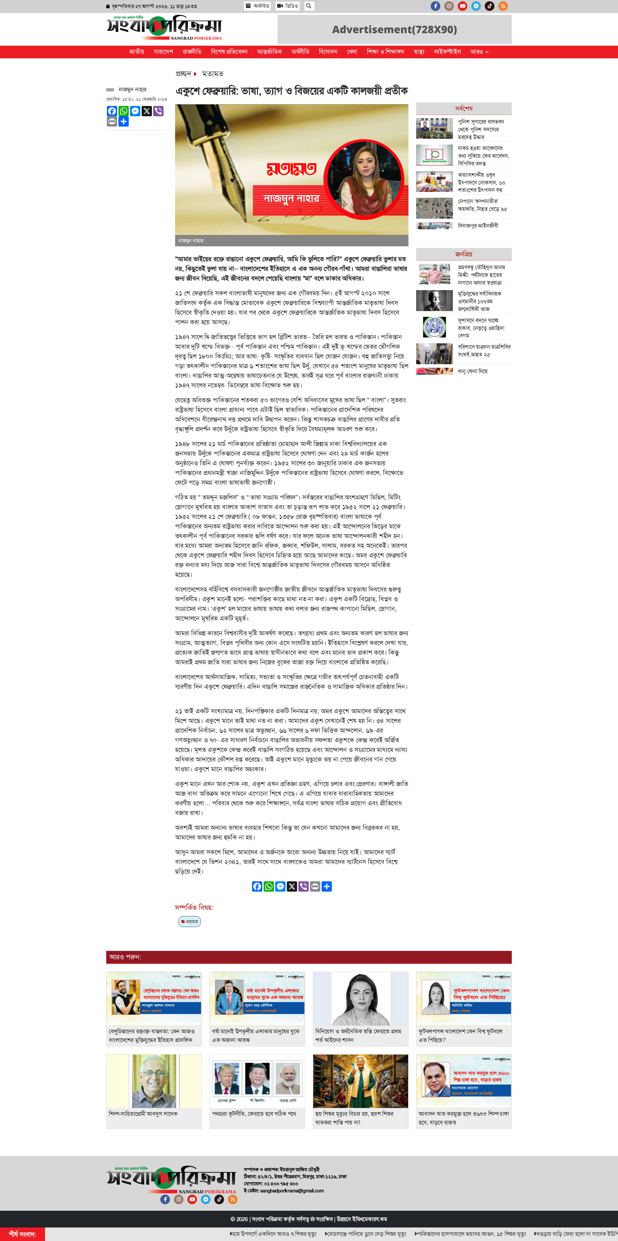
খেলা (352, 52)
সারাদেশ (163, 52)
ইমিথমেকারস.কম (369, 1219)
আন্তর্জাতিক (269, 52)
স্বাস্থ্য (419, 52)
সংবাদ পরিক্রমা (267, 1219)
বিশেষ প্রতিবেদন (229, 52)
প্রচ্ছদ (183, 74)
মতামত (212, 74)
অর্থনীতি (300, 52)
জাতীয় (136, 52)
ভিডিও (291, 6)
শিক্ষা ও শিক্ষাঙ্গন (385, 52)
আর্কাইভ (260, 6)
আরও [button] (478, 52)
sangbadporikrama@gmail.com (292, 1191)
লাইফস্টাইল (447, 52)
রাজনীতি (192, 52)
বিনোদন (328, 52)
